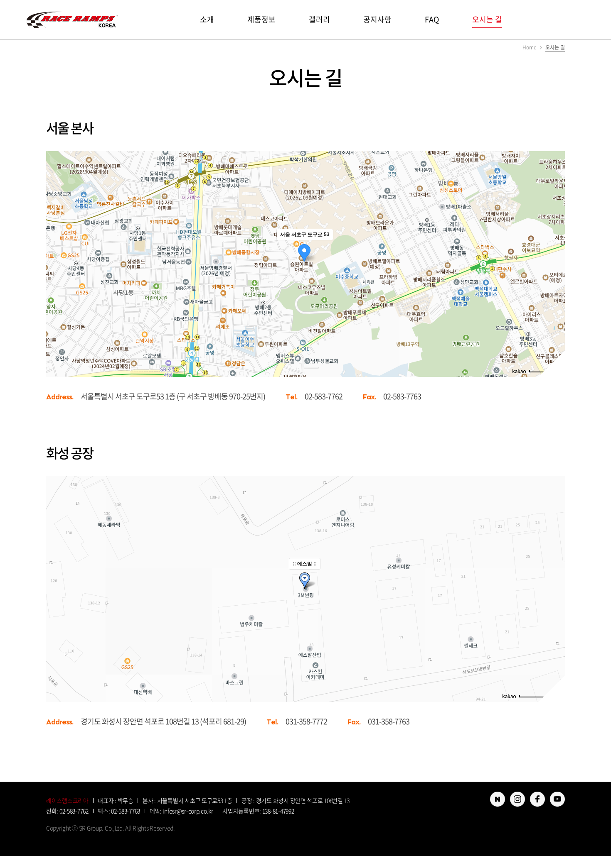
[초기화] (554, 278)
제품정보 (261, 19)
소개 (207, 19)
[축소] (554, 263)
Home (529, 47)
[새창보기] (497, 799)
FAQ (432, 19)
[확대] (554, 249)
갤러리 (319, 19)
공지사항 (377, 19)
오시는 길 (487, 19)
